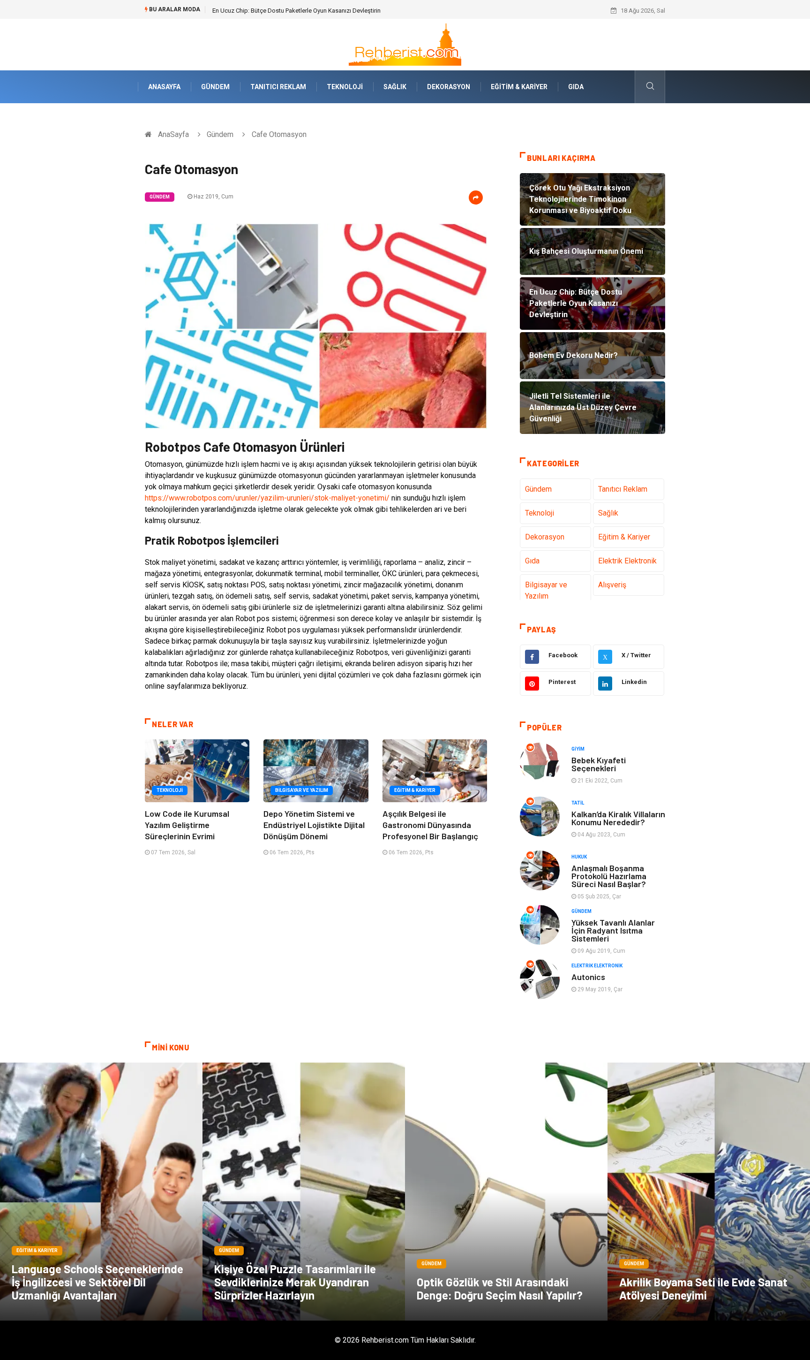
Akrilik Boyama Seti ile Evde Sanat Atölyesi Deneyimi (703, 1288)
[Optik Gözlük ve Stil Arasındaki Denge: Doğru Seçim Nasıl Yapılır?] (506, 1192)
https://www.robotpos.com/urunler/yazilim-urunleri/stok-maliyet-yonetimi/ (267, 498)
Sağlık (394, 87)
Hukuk (579, 856)
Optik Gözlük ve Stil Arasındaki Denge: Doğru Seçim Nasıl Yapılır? (500, 1288)
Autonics (588, 977)
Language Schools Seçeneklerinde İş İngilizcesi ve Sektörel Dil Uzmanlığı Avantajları (97, 1282)
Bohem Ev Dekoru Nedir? (245, 10)
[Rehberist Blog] (405, 43)
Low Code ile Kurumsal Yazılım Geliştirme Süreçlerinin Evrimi (187, 824)
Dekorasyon (448, 87)
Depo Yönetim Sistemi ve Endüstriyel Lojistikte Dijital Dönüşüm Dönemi (314, 824)
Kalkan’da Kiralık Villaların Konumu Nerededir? (618, 818)
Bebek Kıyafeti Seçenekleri (598, 764)
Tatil (577, 802)
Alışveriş (612, 584)
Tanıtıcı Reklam (278, 87)
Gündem (215, 87)
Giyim (578, 749)
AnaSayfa (164, 87)
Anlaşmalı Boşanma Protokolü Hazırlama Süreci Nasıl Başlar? (608, 876)
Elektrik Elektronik (627, 560)
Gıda (576, 87)
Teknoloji (345, 87)
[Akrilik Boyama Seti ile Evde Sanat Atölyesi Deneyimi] (709, 1192)
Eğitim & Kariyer (519, 87)
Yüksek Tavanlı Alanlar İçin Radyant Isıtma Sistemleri (613, 930)
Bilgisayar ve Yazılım (301, 790)
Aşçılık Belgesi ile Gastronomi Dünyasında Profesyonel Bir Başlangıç (430, 824)
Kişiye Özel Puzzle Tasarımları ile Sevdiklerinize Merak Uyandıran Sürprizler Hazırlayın (295, 1282)
